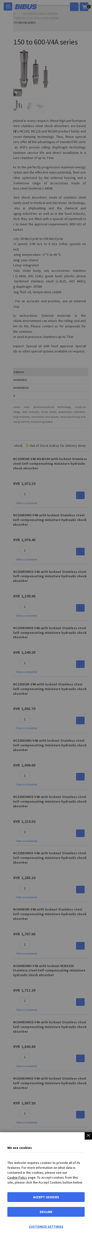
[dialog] (46, 622)
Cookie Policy (17, 1177)
